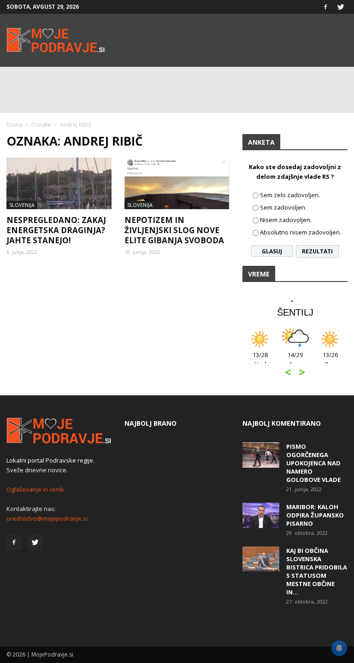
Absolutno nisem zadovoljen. (300, 232)
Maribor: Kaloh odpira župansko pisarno (315, 515)
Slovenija (22, 204)
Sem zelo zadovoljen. (290, 195)
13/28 (260, 360)
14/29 (295, 360)
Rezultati (317, 251)
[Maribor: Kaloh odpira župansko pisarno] (260, 515)
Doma (14, 125)
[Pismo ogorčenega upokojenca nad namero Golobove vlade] (260, 455)
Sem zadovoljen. (283, 207)
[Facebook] (325, 7)
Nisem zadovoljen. (286, 220)
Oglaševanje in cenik (35, 489)
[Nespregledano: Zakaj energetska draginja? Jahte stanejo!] (59, 183)
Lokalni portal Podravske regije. (50, 460)
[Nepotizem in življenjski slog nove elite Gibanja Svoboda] (177, 183)
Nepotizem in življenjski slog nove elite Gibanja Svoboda (174, 230)
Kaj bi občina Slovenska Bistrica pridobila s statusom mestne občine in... (316, 571)
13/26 (330, 360)
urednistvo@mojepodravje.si (47, 518)
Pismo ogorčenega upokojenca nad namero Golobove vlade (313, 463)
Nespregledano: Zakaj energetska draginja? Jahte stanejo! (56, 230)
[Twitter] (341, 7)
